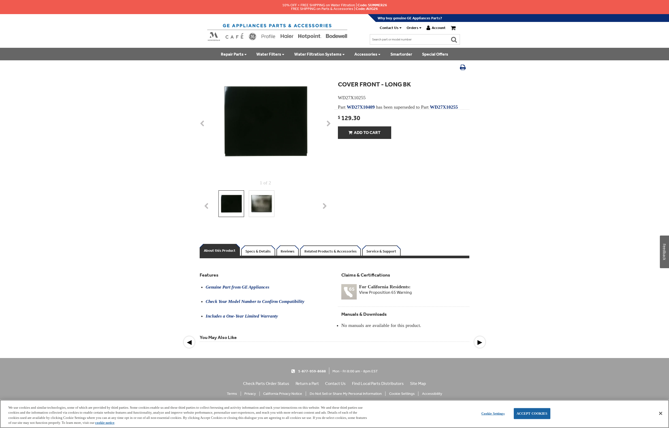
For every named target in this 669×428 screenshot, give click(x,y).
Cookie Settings (493, 413)
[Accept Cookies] (660, 413)
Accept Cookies (532, 413)
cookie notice (104, 423)
